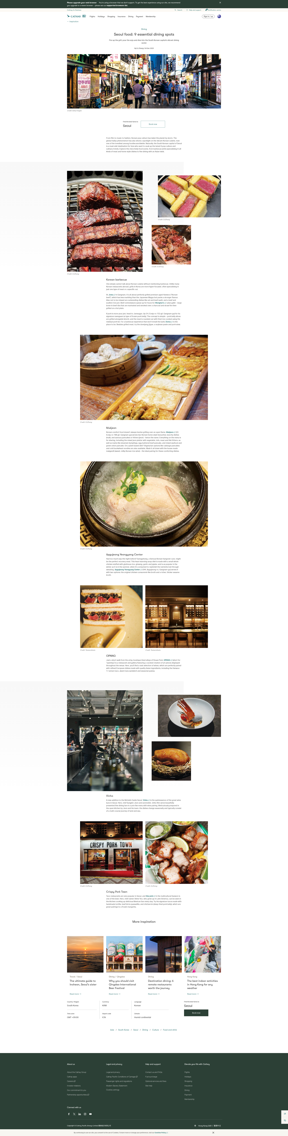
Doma (168, 321)
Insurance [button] (121, 17)
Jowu (111, 294)
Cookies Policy (160, 1133)
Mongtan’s (160, 303)
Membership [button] (150, 17)
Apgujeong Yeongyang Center (127, 569)
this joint (150, 896)
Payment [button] (139, 17)
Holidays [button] (101, 17)
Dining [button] (130, 17)
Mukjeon (170, 432)
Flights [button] (92, 17)
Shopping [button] (111, 17)
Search (179, 10)
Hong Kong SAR (205, 1126)
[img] (220, 2)
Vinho (145, 800)
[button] (213, 1133)
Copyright (70, 1126)
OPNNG (167, 660)
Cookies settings (112, 1090)
